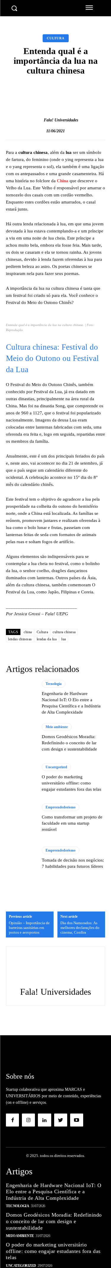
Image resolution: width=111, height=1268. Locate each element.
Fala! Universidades (61, 120)
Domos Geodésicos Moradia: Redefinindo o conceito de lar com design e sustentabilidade (69, 742)
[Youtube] (76, 1120)
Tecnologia (54, 684)
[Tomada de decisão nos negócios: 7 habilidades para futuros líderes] (21, 858)
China (62, 180)
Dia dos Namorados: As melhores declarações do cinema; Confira (79, 927)
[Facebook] (12, 1120)
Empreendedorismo (60, 807)
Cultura (56, 38)
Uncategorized (56, 767)
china (28, 632)
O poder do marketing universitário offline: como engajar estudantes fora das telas (71, 783)
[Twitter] (60, 1120)
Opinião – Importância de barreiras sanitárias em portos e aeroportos (29, 927)
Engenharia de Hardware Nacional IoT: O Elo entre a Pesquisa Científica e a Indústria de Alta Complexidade (53, 1191)
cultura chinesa (64, 632)
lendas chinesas (20, 639)
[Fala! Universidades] (37, 120)
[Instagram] (28, 1120)
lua (63, 639)
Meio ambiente (57, 727)
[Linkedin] (44, 1120)
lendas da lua (47, 639)
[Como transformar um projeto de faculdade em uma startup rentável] (21, 818)
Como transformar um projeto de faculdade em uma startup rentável (72, 823)
